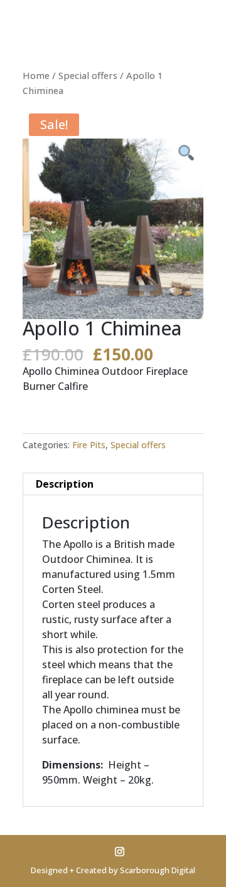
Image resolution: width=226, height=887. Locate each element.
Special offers (87, 75)
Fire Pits (88, 445)
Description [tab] (65, 484)
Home (36, 75)
